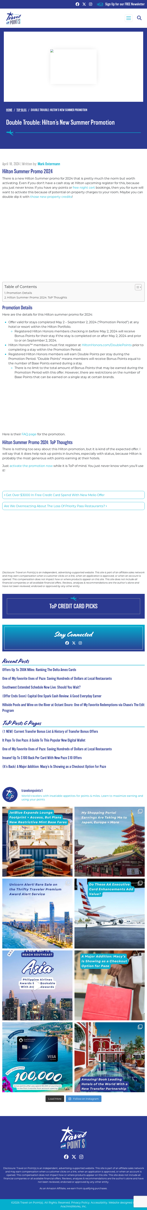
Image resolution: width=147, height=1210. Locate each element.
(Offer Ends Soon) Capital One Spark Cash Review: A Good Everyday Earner (51, 696)
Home (9, 110)
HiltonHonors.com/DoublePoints (107, 345)
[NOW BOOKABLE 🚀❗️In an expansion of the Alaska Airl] (37, 985)
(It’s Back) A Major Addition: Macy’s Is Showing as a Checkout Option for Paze (54, 766)
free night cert (84, 187)
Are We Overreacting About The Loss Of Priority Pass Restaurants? (55, 506)
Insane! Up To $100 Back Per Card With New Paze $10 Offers (42, 758)
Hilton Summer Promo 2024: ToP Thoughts (37, 297)
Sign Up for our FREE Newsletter (125, 4)
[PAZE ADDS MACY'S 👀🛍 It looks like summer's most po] (109, 985)
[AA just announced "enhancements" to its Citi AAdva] (109, 914)
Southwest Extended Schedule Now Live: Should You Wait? (41, 687)
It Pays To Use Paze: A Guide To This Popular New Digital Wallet (43, 740)
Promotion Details (19, 293)
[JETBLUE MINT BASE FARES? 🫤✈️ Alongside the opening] (37, 842)
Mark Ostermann (49, 164)
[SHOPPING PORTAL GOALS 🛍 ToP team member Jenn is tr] (109, 842)
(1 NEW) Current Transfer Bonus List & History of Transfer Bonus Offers (50, 731)
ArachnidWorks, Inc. (73, 1206)
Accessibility (99, 1202)
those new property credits (51, 197)
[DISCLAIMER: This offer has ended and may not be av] (37, 1057)
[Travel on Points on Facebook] (77, 4)
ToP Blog (21, 110)
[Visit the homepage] (73, 1137)
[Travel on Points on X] (84, 4)
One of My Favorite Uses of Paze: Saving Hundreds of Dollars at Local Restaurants (57, 678)
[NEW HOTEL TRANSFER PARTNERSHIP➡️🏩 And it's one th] (109, 1057)
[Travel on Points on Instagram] (90, 4)
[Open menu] (128, 18)
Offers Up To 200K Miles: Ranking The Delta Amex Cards (39, 670)
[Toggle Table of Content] (136, 287)
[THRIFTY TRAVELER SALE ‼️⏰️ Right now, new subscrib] (37, 914)
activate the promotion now (31, 466)
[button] (139, 18)
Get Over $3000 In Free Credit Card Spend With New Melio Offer (55, 495)
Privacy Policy (80, 1202)
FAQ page (29, 434)
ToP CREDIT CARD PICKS (73, 606)
